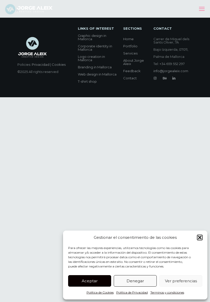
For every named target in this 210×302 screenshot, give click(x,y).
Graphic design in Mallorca (92, 37)
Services (130, 53)
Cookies (59, 64)
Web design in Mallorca (97, 74)
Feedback (132, 71)
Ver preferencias (181, 280)
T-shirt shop (87, 81)
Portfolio (130, 46)
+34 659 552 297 (172, 64)
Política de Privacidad (132, 292)
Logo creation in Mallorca (91, 58)
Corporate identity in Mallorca (95, 47)
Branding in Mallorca (95, 67)
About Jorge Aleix (133, 62)
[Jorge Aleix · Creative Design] (29, 9)
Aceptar (90, 280)
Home (128, 39)
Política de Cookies (100, 292)
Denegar (135, 280)
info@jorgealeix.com (170, 71)
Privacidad (40, 64)
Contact (130, 78)
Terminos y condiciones (167, 292)
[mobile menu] (201, 9)
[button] (199, 237)
